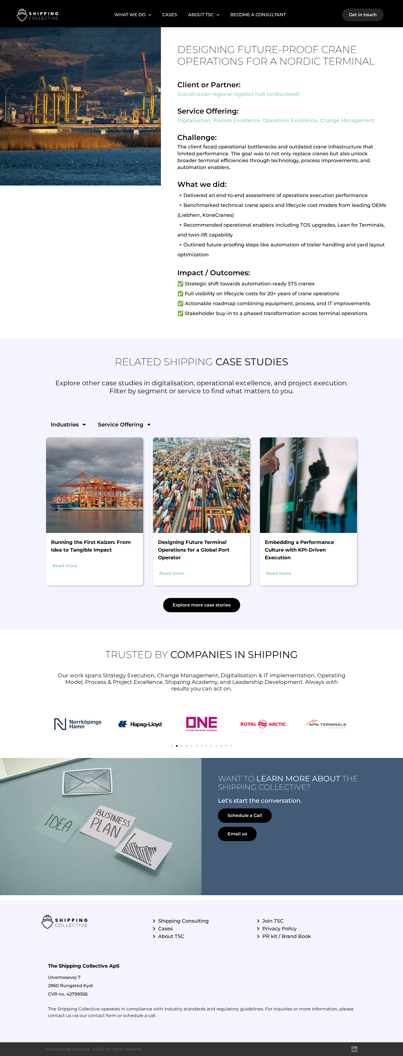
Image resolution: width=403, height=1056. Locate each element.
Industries (65, 424)
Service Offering (120, 424)
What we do (130, 14)
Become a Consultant (258, 14)
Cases (169, 14)
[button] (201, 605)
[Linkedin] (354, 1049)
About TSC (201, 14)
